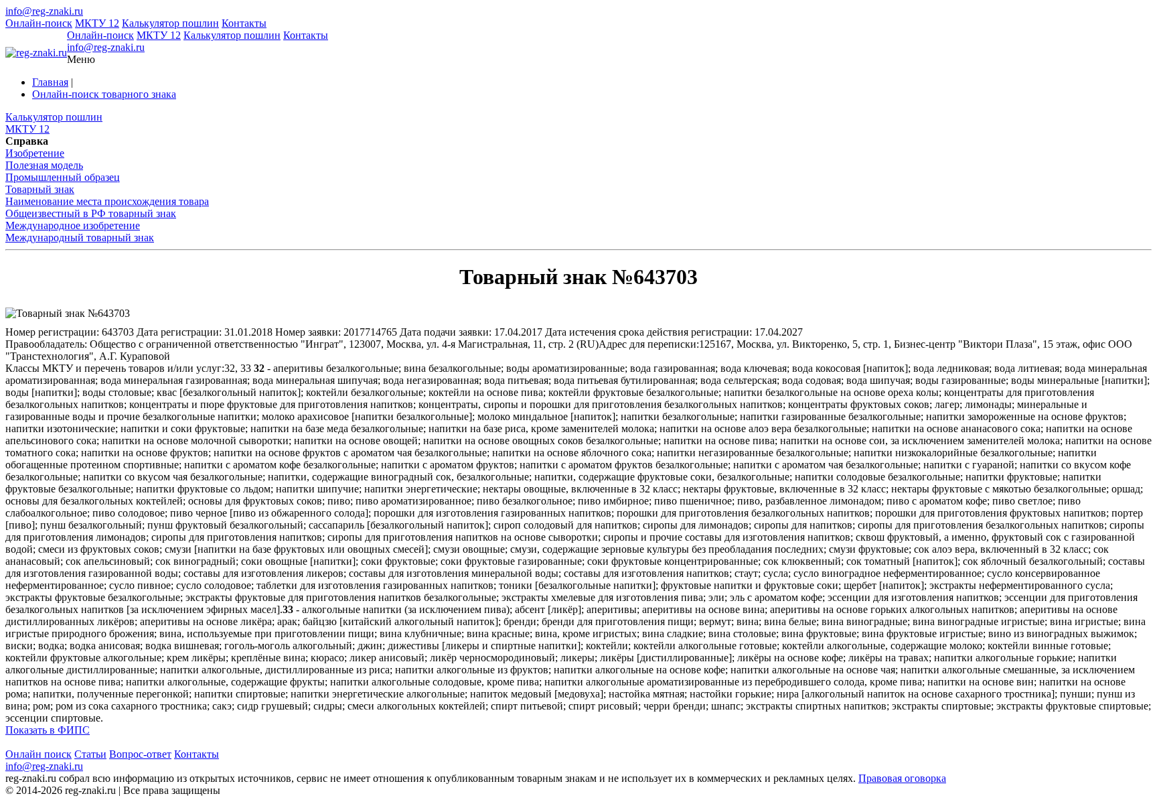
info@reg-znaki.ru (44, 11)
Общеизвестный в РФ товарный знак (90, 213)
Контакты (244, 23)
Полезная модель (44, 165)
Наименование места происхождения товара (107, 201)
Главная (50, 82)
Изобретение (34, 153)
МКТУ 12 (97, 23)
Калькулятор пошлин (170, 23)
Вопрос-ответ (140, 754)
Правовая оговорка (902, 778)
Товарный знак (39, 189)
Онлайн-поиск (38, 23)
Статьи (90, 754)
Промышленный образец (62, 177)
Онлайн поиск (38, 754)
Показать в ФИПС (47, 730)
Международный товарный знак (79, 237)
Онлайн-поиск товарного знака (104, 94)
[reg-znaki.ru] (36, 53)
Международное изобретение (72, 225)
